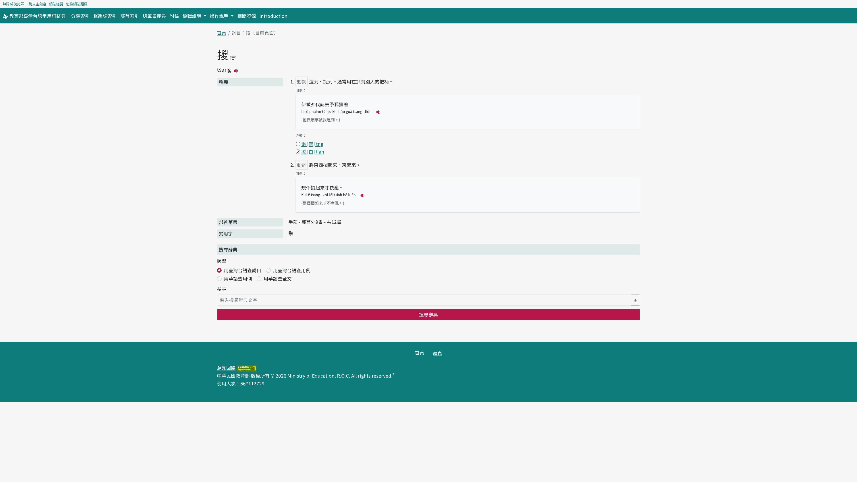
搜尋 (221, 288)
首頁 (221, 32)
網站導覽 (56, 3)
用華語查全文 (278, 278)
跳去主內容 (37, 3)
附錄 (174, 15)
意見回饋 (226, 367)
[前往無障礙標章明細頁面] (246, 367)
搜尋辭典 (428, 314)
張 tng (312, 143)
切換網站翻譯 (76, 3)
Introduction (273, 15)
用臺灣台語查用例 (291, 270)
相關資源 (246, 15)
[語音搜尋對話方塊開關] (635, 300)
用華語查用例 (238, 278)
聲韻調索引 (105, 15)
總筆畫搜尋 (154, 15)
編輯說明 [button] (192, 15)
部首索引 (129, 15)
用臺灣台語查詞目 (242, 270)
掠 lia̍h (312, 151)
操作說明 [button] (220, 15)
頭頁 (437, 352)
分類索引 (80, 15)
